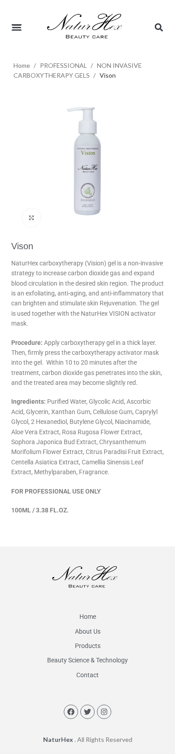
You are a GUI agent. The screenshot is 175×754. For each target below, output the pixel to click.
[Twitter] (87, 712)
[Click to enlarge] (31, 218)
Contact (87, 675)
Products (88, 645)
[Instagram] (104, 712)
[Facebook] (71, 712)
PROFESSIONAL (64, 65)
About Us (88, 631)
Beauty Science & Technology (87, 660)
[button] (16, 27)
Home (22, 65)
